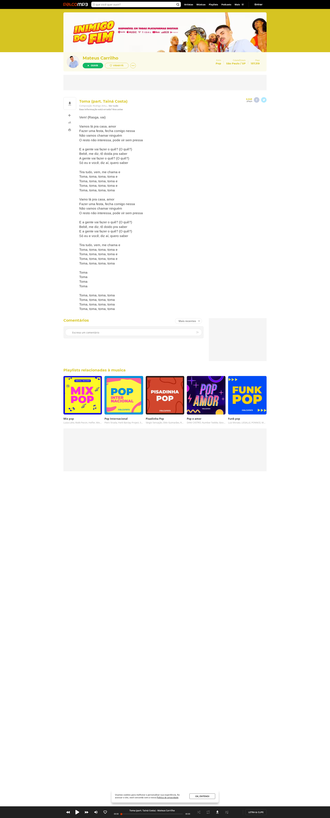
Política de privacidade (167, 797)
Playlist (226, 812)
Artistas (188, 4)
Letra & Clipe (255, 812)
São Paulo (233, 63)
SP (244, 63)
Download (217, 812)
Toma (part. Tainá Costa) (142, 810)
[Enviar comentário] (198, 332)
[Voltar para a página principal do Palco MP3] (76, 4)
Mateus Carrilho (100, 58)
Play (77, 812)
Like (105, 812)
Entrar (258, 4)
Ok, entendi (202, 796)
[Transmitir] (236, 812)
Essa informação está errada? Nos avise (101, 109)
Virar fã (118, 65)
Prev (68, 812)
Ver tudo (113, 106)
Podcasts (226, 4)
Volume (96, 812)
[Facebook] (256, 100)
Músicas (200, 4)
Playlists (213, 4)
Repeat (208, 812)
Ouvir (94, 65)
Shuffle (199, 812)
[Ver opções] (133, 65)
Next (86, 812)
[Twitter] (264, 100)
